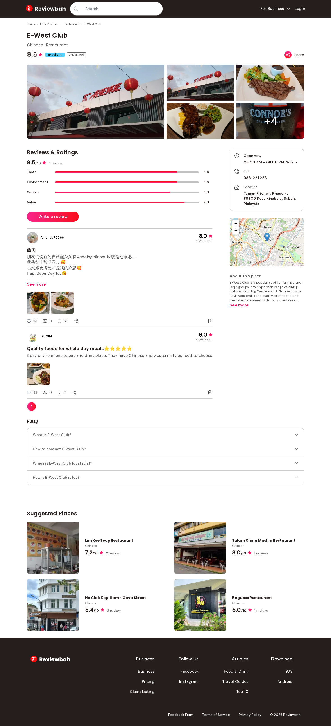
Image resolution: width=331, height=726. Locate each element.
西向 (31, 250)
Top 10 (242, 691)
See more (36, 284)
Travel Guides (235, 681)
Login (300, 8)
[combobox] (122, 8)
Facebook (190, 671)
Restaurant (71, 24)
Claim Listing (142, 691)
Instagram (189, 681)
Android (284, 681)
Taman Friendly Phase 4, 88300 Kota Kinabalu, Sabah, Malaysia (270, 198)
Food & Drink (236, 671)
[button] (271, 121)
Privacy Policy (250, 715)
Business (146, 671)
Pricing (148, 681)
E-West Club (92, 24)
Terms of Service (216, 715)
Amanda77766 (52, 237)
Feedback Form (180, 715)
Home (31, 24)
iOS (289, 671)
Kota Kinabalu (49, 24)
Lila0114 (46, 336)
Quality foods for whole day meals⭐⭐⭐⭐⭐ (79, 348)
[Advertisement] (267, 343)
